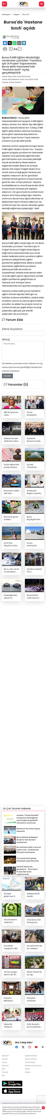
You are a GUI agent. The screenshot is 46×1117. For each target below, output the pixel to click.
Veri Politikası (30, 1062)
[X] (23, 1047)
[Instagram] (29, 1047)
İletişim (28, 1072)
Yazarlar (5, 1072)
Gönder (7, 375)
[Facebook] (16, 1047)
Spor (3, 1069)
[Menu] (41, 3)
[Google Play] (23, 1084)
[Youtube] (36, 1047)
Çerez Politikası (31, 1059)
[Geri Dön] (4, 3)
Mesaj (6, 339)
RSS (3, 1075)
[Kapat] (43, 1108)
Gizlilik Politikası (31, 1056)
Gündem (5, 1056)
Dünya (4, 1062)
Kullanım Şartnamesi (33, 1065)
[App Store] (23, 1091)
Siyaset (5, 1059)
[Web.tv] (42, 1047)
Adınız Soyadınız (12, 329)
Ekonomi (5, 1065)
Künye (27, 1069)
